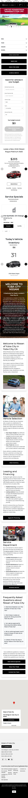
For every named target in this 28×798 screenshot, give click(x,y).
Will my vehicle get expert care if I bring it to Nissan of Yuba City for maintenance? (14, 633)
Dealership (24, 766)
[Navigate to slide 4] (13, 26)
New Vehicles (4, 769)
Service (10, 766)
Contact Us (7, 746)
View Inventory (14, 463)
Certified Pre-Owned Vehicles (4, 776)
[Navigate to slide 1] (7, 26)
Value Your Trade (14, 667)
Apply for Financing (14, 518)
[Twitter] (5, 759)
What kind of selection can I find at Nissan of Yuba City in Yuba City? (13, 608)
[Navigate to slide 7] (18, 26)
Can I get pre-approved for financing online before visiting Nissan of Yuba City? (12, 625)
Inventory (4, 766)
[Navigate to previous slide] (1, 20)
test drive (20, 508)
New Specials (4, 779)
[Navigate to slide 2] (9, 26)
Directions (22, 771)
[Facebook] (2, 759)
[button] (14, 703)
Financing (16, 766)
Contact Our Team (14, 672)
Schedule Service (13, 201)
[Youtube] (8, 759)
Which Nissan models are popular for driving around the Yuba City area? (12, 616)
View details (14, 184)
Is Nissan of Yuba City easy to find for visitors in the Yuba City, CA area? (13, 641)
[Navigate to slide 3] (11, 26)
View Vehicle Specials (14, 661)
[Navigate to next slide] (27, 20)
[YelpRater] (11, 759)
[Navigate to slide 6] (16, 26)
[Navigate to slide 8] (20, 26)
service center (9, 551)
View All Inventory (13, 244)
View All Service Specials (13, 199)
